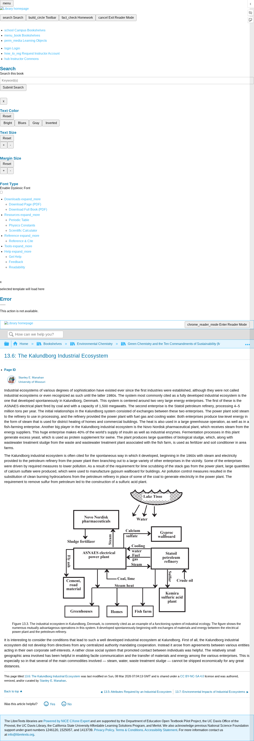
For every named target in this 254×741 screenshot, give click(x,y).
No (69, 704)
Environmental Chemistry (94, 343)
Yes (52, 704)
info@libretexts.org (20, 734)
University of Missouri (31, 381)
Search (11, 334)
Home (24, 343)
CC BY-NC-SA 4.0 (192, 676)
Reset (7, 116)
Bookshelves (53, 343)
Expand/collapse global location (247, 343)
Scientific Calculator (23, 230)
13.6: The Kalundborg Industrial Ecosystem (52, 676)
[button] (16, 262)
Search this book (12, 73)
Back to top (11, 691)
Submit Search (13, 87)
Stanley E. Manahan (31, 377)
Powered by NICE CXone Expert (66, 721)
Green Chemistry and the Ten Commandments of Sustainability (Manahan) (180, 343)
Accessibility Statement (160, 730)
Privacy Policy (104, 730)
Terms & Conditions (129, 730)
